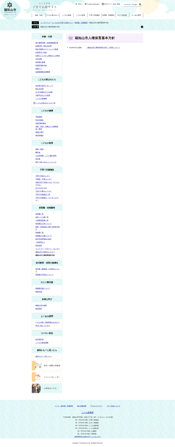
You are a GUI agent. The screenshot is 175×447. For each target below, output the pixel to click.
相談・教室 (39, 149)
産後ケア (38, 69)
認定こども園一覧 (41, 217)
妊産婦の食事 (40, 62)
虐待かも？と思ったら (47, 350)
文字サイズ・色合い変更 (112, 4)
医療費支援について (42, 288)
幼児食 (37, 159)
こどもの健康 (66, 15)
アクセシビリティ (96, 406)
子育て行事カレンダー (43, 191)
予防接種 (38, 117)
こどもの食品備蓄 (41, 342)
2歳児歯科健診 (40, 123)
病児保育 (38, 245)
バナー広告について (113, 406)
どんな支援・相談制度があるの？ (47, 322)
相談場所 (38, 309)
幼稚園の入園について (43, 236)
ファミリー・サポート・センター (47, 249)
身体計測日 (39, 132)
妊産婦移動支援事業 (42, 72)
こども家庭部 (87, 412)
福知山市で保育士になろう (45, 252)
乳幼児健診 (39, 120)
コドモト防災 (47, 333)
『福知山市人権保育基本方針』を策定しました (103, 47)
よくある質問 (136, 15)
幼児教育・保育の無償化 (47, 263)
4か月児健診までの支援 (44, 92)
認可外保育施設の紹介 (43, 239)
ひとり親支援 (122, 15)
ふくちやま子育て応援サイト (62, 23)
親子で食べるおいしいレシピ (46, 162)
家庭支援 (38, 292)
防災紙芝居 (39, 339)
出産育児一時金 (41, 52)
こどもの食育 (80, 15)
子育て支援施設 (94, 15)
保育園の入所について (43, 224)
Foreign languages (93, 4)
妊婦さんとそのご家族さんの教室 (47, 56)
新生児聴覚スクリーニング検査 (46, 49)
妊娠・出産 (39, 15)
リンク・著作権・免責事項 (64, 406)
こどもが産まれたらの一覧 (45, 103)
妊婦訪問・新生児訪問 (43, 46)
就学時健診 (39, 135)
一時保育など (40, 242)
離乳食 (37, 152)
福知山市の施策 (41, 305)
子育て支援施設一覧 (42, 194)
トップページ (45, 23)
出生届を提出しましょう (44, 86)
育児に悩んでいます (42, 325)
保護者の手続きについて (44, 275)
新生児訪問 (39, 89)
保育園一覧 (39, 214)
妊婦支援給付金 (41, 65)
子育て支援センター (42, 176)
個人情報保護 (81, 406)
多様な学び (47, 299)
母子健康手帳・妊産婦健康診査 (46, 43)
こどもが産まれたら (52, 15)
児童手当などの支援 (42, 95)
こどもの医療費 (41, 98)
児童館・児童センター (43, 179)
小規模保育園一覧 (41, 220)
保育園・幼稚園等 (108, 15)
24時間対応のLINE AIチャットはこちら (87, 436)
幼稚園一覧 (39, 232)
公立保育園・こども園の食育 (46, 156)
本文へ (80, 4)
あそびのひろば (41, 188)
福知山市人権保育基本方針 (50, 27)
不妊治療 (38, 59)
